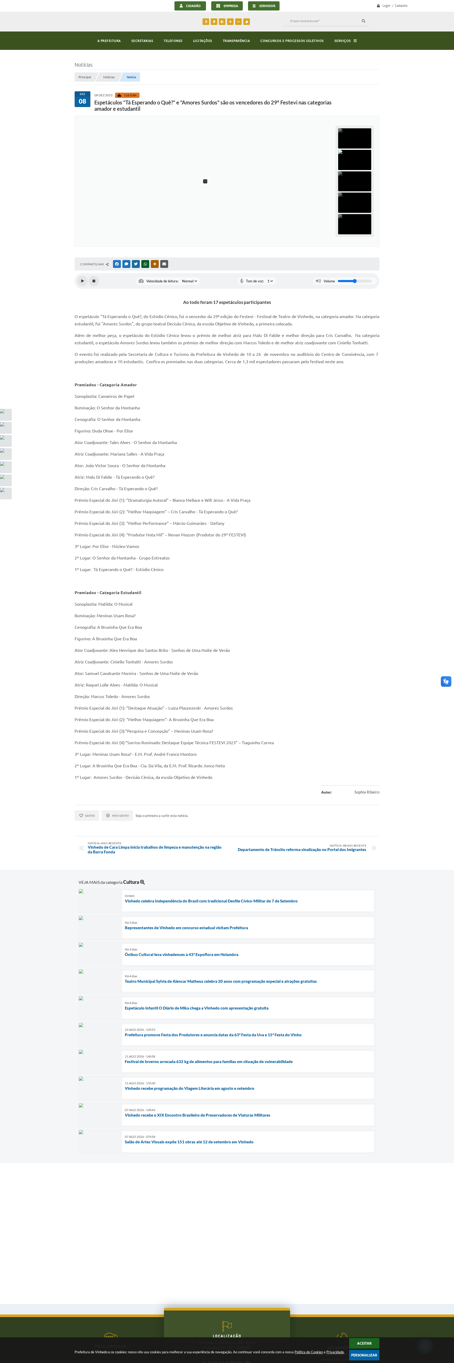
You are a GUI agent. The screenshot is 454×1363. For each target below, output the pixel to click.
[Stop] (94, 281)
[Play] (82, 281)
